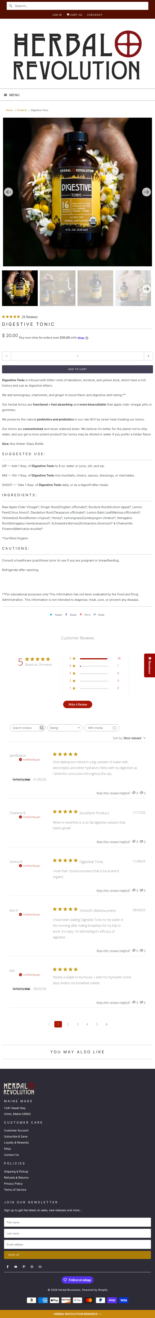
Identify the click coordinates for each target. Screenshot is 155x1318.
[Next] (146, 192)
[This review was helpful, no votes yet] (134, 793)
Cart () (75, 14)
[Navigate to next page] (106, 1024)
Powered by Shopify (95, 1289)
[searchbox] (24, 727)
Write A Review (77, 704)
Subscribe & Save (15, 1136)
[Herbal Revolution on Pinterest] (23, 1266)
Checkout (95, 14)
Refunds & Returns (16, 1177)
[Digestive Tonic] (77, 192)
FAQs (7, 1148)
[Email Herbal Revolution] (40, 1266)
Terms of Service (15, 1189)
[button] (77, 1314)
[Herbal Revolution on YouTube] (15, 1266)
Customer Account (16, 1130)
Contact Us (11, 1154)
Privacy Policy (13, 1183)
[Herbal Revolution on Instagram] (32, 1266)
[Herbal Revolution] (77, 55)
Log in (57, 14)
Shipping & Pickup (16, 1171)
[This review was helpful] (134, 1003)
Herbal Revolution (69, 1289)
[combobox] (64, 727)
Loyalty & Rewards (16, 1142)
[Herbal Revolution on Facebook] (7, 1266)
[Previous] (8, 192)
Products (22, 110)
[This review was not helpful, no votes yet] (141, 793)
